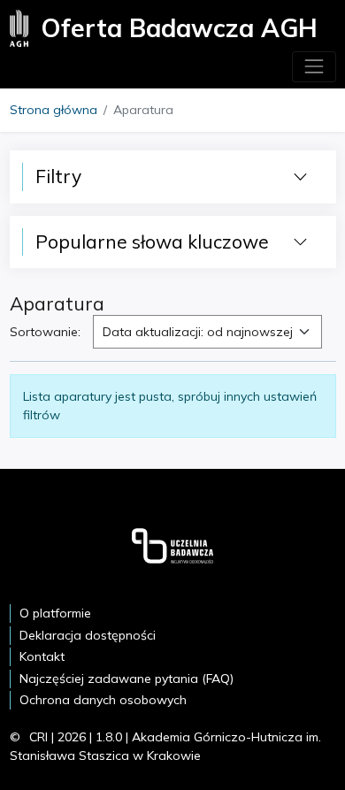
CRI (38, 737)
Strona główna (53, 110)
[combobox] (207, 332)
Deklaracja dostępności (87, 635)
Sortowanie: (45, 332)
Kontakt (42, 656)
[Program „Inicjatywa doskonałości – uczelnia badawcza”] (172, 545)
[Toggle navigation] (313, 66)
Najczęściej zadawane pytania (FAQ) (126, 678)
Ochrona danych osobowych (103, 700)
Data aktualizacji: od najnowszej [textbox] (198, 332)
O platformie (55, 613)
